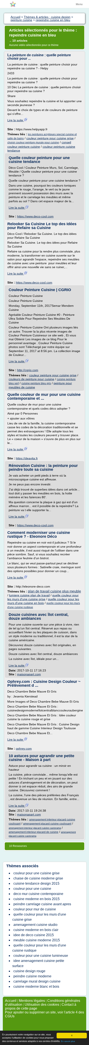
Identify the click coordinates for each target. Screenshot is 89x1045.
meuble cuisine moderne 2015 (36, 940)
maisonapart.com (29, 674)
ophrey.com (24, 748)
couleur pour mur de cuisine (34, 909)
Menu (79, 4)
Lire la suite (15, 120)
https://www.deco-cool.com (35, 216)
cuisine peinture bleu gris (36, 383)
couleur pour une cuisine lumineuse (40, 955)
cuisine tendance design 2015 (36, 883)
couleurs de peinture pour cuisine (31, 379)
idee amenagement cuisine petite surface (38, 963)
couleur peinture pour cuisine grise (50, 138)
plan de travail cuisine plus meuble (54, 591)
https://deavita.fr (27, 458)
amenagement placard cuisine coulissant (47, 823)
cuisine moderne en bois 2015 (36, 899)
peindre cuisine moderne (32, 976)
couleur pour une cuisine (32, 888)
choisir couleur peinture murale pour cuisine (33, 142)
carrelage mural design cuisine (36, 981)
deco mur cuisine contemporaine (38, 894)
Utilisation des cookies (42, 1004)
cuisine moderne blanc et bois (36, 986)
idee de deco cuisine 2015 (33, 935)
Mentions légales (32, 1000)
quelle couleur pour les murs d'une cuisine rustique (39, 947)
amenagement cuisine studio (35, 925)
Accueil (10, 1000)
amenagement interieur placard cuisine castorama (35, 828)
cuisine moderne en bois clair (35, 930)
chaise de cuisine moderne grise (38, 878)
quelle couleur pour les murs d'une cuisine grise (39, 917)
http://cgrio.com (27, 370)
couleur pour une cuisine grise (36, 873)
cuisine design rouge (29, 971)
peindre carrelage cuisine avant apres (42, 904)
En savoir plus (68, 1041)
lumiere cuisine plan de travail (29, 595)
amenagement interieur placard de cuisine (33, 832)
